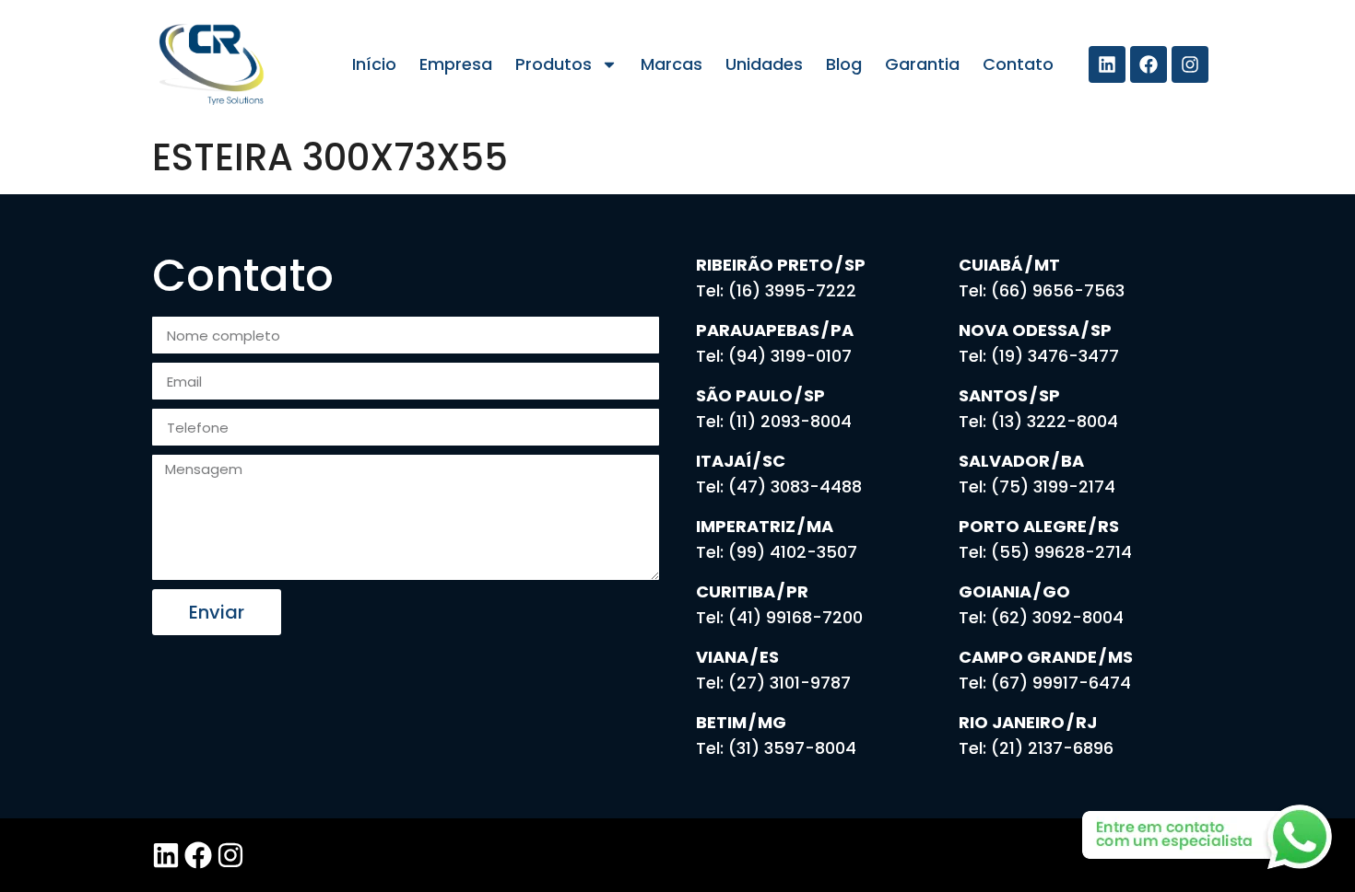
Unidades (764, 63)
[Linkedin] (1107, 64)
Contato (1018, 63)
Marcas (671, 63)
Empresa (455, 63)
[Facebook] (1148, 64)
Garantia (922, 63)
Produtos (553, 63)
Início (374, 63)
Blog (844, 63)
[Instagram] (1190, 64)
